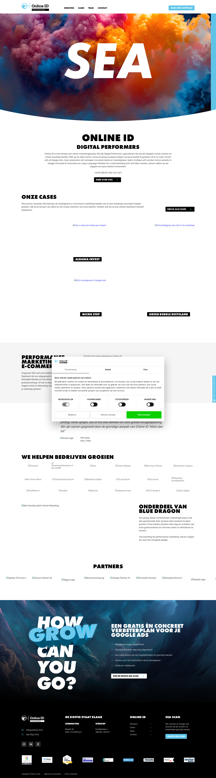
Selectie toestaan (108, 415)
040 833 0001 (32, 734)
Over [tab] (145, 370)
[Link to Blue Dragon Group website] (214, 389)
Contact (102, 8)
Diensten (69, 8)
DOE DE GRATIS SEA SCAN (125, 676)
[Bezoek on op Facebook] (38, 744)
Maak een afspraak (181, 7)
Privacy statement (71, 774)
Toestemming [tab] (70, 370)
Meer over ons (104, 179)
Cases (81, 8)
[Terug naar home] (35, 7)
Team (91, 8)
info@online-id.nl (34, 730)
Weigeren (72, 415)
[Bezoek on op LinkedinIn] (31, 744)
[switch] (94, 404)
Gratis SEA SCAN (176, 736)
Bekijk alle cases (176, 209)
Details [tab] (108, 370)
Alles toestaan (144, 415)
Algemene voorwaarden (52, 774)
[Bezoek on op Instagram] (24, 744)
